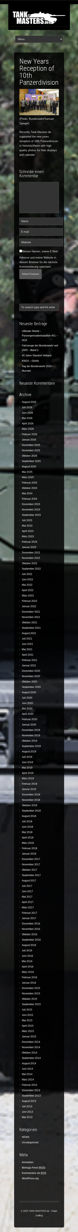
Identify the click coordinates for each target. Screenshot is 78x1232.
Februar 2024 (29, 498)
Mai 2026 (27, 418)
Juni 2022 (27, 579)
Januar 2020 (29, 724)
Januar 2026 (29, 439)
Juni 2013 (27, 1111)
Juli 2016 (27, 950)
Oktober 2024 (29, 488)
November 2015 (31, 993)
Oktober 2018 (29, 805)
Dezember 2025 (31, 445)
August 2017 (29, 880)
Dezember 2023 (31, 504)
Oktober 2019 (29, 740)
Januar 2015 (29, 1036)
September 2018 (31, 810)
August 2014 (29, 1063)
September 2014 (31, 1058)
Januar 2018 (29, 853)
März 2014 (28, 1079)
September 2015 (31, 1004)
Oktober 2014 (29, 1052)
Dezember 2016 (31, 923)
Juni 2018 (27, 826)
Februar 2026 (29, 434)
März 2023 (28, 536)
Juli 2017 (27, 886)
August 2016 (29, 945)
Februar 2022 (29, 601)
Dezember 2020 (31, 670)
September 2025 (31, 461)
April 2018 (27, 837)
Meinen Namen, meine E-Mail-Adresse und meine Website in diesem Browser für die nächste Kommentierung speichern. (38, 259)
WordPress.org (30, 1178)
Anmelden (27, 1162)
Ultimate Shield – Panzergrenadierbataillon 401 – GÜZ (40, 336)
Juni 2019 (27, 762)
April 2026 (27, 423)
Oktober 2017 (29, 869)
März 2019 (28, 778)
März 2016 (28, 972)
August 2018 (29, 816)
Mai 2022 (27, 584)
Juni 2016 (27, 955)
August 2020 (29, 692)
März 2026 (28, 428)
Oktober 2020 (29, 681)
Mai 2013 (27, 1117)
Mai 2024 (27, 493)
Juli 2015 (27, 1009)
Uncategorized (30, 1142)
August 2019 (29, 751)
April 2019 (27, 773)
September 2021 (31, 627)
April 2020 (27, 713)
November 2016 (31, 929)
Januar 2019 (29, 789)
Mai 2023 (27, 525)
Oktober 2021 (29, 622)
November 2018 (31, 800)
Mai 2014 (27, 1074)
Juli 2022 (27, 574)
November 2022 (31, 558)
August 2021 (29, 633)
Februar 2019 (29, 783)
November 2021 (31, 617)
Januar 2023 (29, 547)
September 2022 (31, 568)
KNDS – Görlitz (30, 360)
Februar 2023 (29, 541)
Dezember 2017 (31, 859)
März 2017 (28, 907)
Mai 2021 (27, 649)
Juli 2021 (27, 638)
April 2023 (27, 531)
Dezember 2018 (31, 794)
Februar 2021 (29, 660)
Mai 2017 (27, 896)
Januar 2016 (29, 982)
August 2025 (29, 466)
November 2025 (31, 450)
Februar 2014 (29, 1085)
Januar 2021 (29, 665)
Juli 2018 (27, 821)
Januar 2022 (29, 606)
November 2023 (31, 509)
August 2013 (29, 1101)
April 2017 (27, 902)
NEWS (25, 1137)
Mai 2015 (27, 1020)
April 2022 (27, 590)
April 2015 (27, 1025)
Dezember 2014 (31, 1041)
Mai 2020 (27, 708)
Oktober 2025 (29, 455)
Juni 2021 (27, 644)
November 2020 (31, 676)
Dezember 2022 (31, 552)
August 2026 (29, 402)
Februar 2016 (29, 977)
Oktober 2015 (29, 998)
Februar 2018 (29, 848)
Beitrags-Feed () (33, 1167)
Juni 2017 (27, 891)
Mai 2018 (27, 832)
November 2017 (31, 864)
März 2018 (28, 843)
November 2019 (31, 735)
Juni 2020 (27, 703)
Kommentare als (34, 1173)
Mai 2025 (27, 472)
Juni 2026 (27, 412)
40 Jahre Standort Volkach (37, 355)
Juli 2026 (27, 407)
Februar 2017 (29, 912)
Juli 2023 (27, 520)
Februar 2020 (29, 719)
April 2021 (27, 654)
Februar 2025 (29, 482)
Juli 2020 (27, 697)
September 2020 (31, 687)
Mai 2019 (27, 767)
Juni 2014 (27, 1068)
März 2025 (28, 477)
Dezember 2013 (31, 1090)
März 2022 (28, 595)
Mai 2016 (27, 961)
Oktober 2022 (29, 563)
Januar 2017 (29, 918)
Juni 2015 (27, 1015)
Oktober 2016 (29, 934)
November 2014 (31, 1047)
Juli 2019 (27, 756)
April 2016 (27, 966)
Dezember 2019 (31, 730)
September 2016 (31, 939)
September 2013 (31, 1095)
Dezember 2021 (31, 611)
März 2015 (28, 1031)
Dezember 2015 (31, 988)
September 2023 (31, 515)
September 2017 (31, 875)
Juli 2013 (27, 1106)
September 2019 (31, 746)
